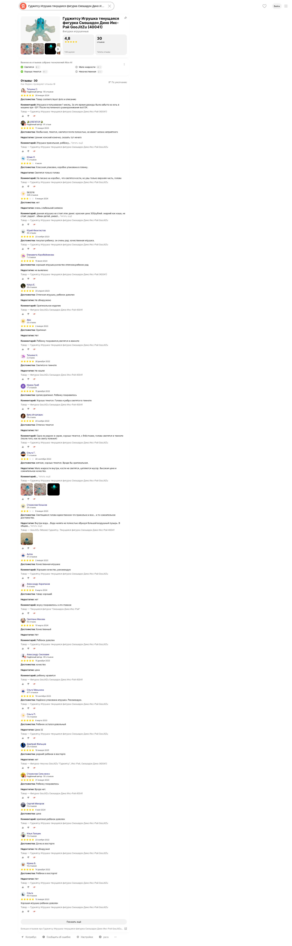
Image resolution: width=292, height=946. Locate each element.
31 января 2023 (42, 780)
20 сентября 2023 (43, 459)
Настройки (87, 937)
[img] (27, 95)
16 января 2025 (42, 750)
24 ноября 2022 (42, 421)
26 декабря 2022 (42, 361)
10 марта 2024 (41, 625)
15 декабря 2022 (42, 391)
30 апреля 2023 (42, 291)
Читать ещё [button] (77, 143)
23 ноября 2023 (42, 236)
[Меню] (286, 6)
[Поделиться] (125, 17)
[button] (26, 48)
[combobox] (66, 6)
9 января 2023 (41, 511)
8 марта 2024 (41, 590)
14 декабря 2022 (42, 869)
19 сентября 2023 (43, 696)
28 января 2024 (42, 95)
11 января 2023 (42, 128)
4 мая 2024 (40, 810)
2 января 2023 (41, 326)
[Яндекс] (23, 6)
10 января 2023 (42, 899)
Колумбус (31, 937)
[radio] (23, 115)
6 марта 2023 (41, 720)
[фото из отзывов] (27, 489)
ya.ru (106, 937)
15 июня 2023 (41, 261)
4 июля (38, 163)
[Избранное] (264, 6)
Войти (277, 6)
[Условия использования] (124, 64)
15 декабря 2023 (42, 660)
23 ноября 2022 (42, 840)
